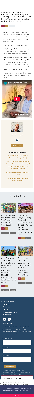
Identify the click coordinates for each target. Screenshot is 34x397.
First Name (5, 347)
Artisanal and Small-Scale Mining (15, 60)
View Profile (17, 145)
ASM (27, 60)
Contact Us (6, 304)
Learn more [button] (25, 390)
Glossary (5, 309)
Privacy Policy (7, 314)
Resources (6, 307)
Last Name (5, 355)
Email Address (7, 339)
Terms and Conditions (10, 312)
